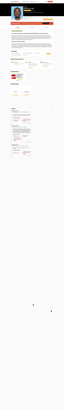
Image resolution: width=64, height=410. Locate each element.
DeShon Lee (18, 4)
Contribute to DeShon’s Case (48, 19)
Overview (17, 27)
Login (45, 1)
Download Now (45, 66)
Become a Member (50, 1)
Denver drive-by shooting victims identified (17, 120)
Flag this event (28, 155)
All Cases (12, 4)
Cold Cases (24, 1)
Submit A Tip (30, 67)
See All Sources (18, 80)
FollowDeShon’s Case (28, 10)
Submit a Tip (48, 53)
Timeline (32, 27)
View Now (20, 79)
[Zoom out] (52, 108)
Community (32, 1)
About (36, 1)
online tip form (21, 46)
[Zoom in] (52, 107)
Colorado (15, 4)
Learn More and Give (46, 23)
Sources (46, 27)
